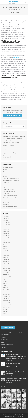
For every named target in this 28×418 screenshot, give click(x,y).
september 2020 (7, 276)
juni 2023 (5, 246)
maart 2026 (6, 216)
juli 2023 (5, 244)
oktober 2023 (6, 237)
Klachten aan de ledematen (9, 184)
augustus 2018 (6, 307)
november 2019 (6, 296)
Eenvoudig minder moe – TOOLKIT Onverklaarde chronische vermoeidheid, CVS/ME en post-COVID (12, 144)
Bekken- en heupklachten (9, 174)
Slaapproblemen (7, 200)
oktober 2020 (6, 274)
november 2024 (6, 225)
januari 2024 (6, 231)
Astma (4, 171)
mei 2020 (5, 285)
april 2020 (5, 287)
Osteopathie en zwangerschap (10, 197)
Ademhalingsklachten (8, 167)
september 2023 (7, 240)
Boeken (5, 176)
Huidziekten (6, 182)
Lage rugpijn (6, 187)
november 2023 (6, 235)
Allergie (5, 169)
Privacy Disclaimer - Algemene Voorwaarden (14, 416)
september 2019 (7, 300)
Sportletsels (6, 202)
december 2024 (6, 222)
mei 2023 (5, 248)
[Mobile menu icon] (2, 2)
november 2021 (6, 270)
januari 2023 (6, 257)
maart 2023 (6, 253)
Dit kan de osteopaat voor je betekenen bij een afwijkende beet (13, 156)
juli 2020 (5, 281)
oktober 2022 (6, 263)
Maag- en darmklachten (8, 189)
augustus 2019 (6, 302)
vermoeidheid (16, 57)
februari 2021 (6, 272)
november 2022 (6, 261)
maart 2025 (6, 218)
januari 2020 (6, 292)
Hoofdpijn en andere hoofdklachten (11, 180)
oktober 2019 (6, 298)
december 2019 (6, 294)
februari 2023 (6, 255)
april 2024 (5, 227)
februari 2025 (6, 220)
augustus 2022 (6, 268)
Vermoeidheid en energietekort (10, 206)
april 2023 (5, 250)
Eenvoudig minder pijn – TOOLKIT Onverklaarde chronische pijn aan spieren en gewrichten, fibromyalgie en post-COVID (14, 138)
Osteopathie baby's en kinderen (10, 195)
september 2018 (7, 305)
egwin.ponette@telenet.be (7, 344)
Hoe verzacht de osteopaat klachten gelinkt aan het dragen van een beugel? (14, 152)
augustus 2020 (6, 279)
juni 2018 (5, 311)
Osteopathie (6, 193)
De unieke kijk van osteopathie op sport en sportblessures (12, 148)
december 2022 (6, 259)
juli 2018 (5, 309)
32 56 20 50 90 (4, 339)
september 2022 (7, 266)
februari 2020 (6, 289)
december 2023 (6, 233)
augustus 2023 (6, 242)
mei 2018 (5, 313)
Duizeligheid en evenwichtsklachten (11, 178)
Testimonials (6, 204)
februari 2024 (6, 229)
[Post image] (3, 355)
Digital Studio (22, 414)
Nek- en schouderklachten (9, 191)
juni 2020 (5, 283)
